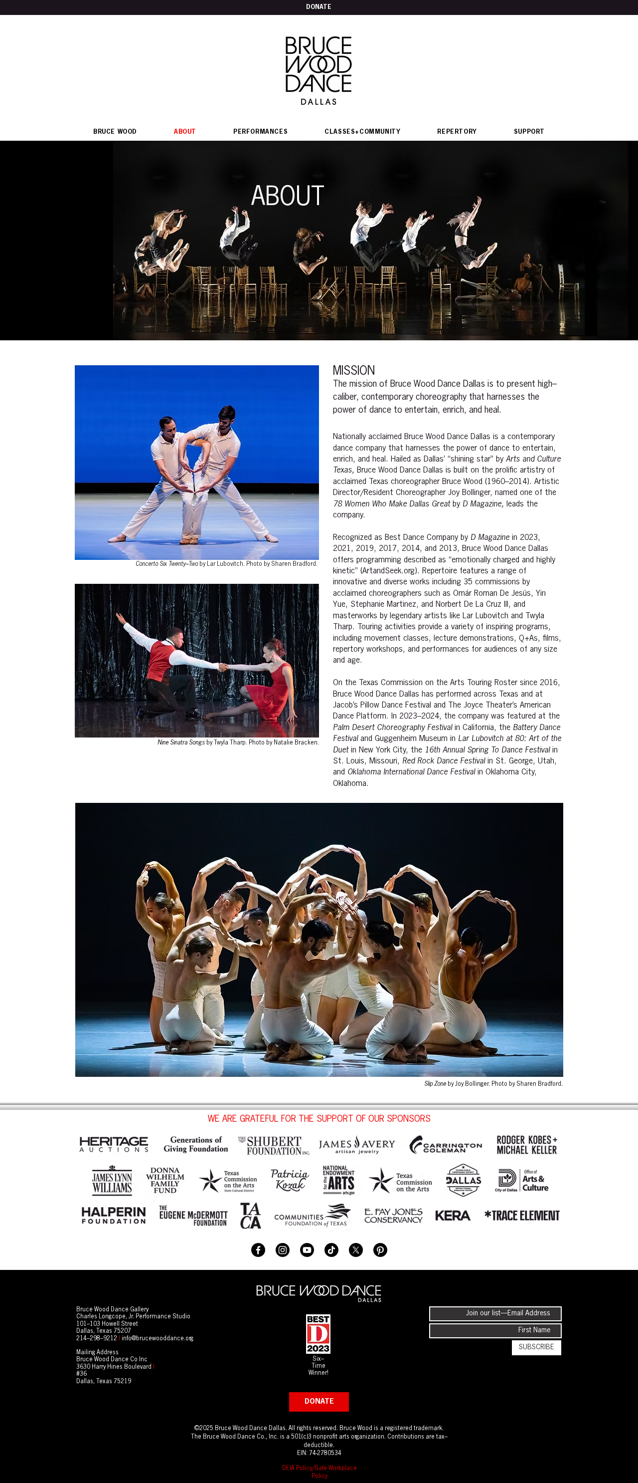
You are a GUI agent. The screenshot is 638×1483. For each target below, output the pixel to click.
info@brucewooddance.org (157, 1339)
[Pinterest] (380, 1250)
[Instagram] (283, 1250)
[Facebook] (258, 1250)
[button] (260, 132)
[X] (356, 1250)
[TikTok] (331, 1250)
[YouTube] (307, 1250)
